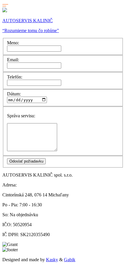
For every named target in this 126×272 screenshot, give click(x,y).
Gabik (69, 259)
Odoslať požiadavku (26, 161)
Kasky (52, 259)
